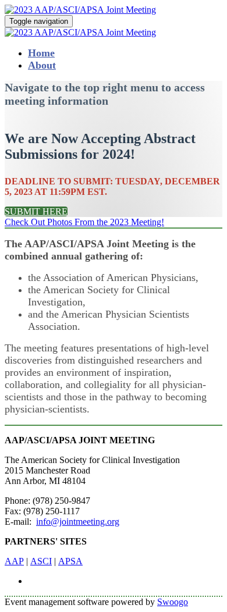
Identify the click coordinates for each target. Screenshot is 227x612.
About (42, 65)
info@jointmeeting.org (77, 521)
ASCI (41, 561)
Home (41, 53)
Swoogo (172, 602)
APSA (70, 561)
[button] (36, 211)
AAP (14, 561)
